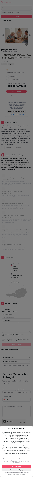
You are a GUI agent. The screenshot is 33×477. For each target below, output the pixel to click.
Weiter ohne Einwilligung (16, 470)
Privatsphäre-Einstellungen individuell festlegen (17, 472)
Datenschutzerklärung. (18, 454)
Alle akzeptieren (16, 466)
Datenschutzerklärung (13, 474)
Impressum (22, 474)
